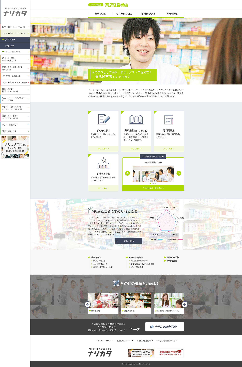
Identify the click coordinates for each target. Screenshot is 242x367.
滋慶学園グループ (124, 341)
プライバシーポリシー (104, 341)
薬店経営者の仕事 (100, 264)
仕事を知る (100, 14)
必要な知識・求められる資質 (142, 264)
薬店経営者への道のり (140, 261)
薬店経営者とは (99, 261)
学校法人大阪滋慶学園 (166, 341)
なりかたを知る (124, 14)
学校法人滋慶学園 (144, 341)
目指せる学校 (148, 14)
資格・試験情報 (137, 267)
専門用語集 (172, 14)
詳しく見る (129, 241)
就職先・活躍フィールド (103, 267)
